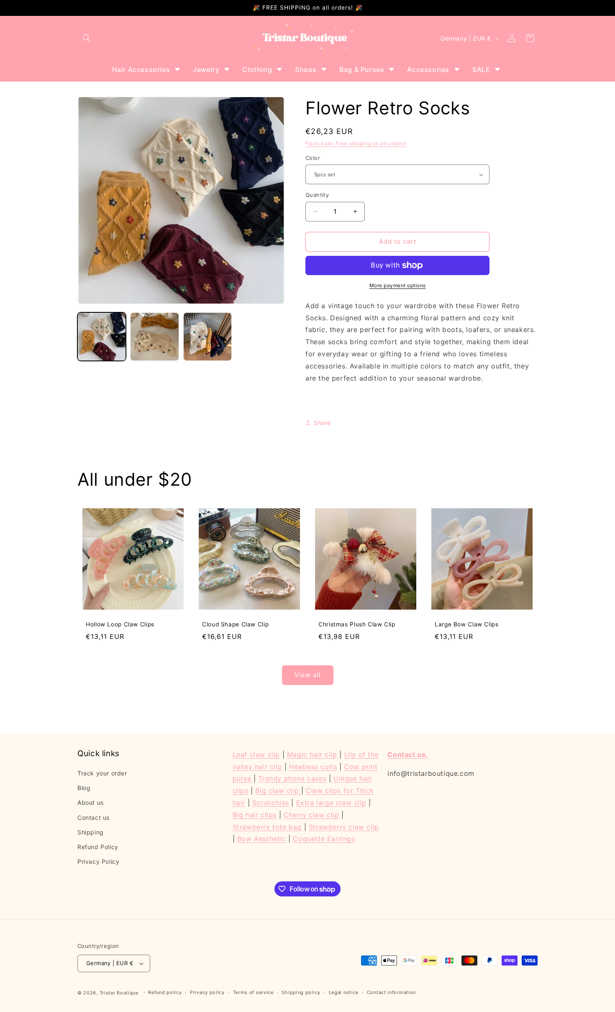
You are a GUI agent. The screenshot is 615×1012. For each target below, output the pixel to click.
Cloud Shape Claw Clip (235, 624)
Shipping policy (301, 993)
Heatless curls (313, 766)
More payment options (397, 285)
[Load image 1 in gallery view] (101, 336)
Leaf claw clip (256, 754)
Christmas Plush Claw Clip (356, 624)
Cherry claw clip (311, 815)
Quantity (317, 194)
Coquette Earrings (324, 838)
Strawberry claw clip (344, 827)
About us (90, 802)
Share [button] (322, 422)
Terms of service (253, 993)
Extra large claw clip (331, 802)
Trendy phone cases (292, 778)
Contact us (93, 817)
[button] (86, 38)
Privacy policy (207, 993)
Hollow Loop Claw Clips (120, 624)
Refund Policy (97, 846)
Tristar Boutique (119, 993)
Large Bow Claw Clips (467, 624)
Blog (83, 787)
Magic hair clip (312, 754)
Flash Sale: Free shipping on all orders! (355, 143)
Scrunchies (270, 802)
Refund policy (165, 993)
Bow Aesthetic (261, 838)
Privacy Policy (98, 861)
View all (308, 675)
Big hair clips (255, 815)
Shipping (90, 832)
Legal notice (344, 993)
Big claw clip (278, 790)
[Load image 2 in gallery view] (154, 336)
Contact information (391, 993)
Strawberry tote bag (267, 827)
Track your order (102, 773)
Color (312, 158)
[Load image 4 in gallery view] (207, 336)
